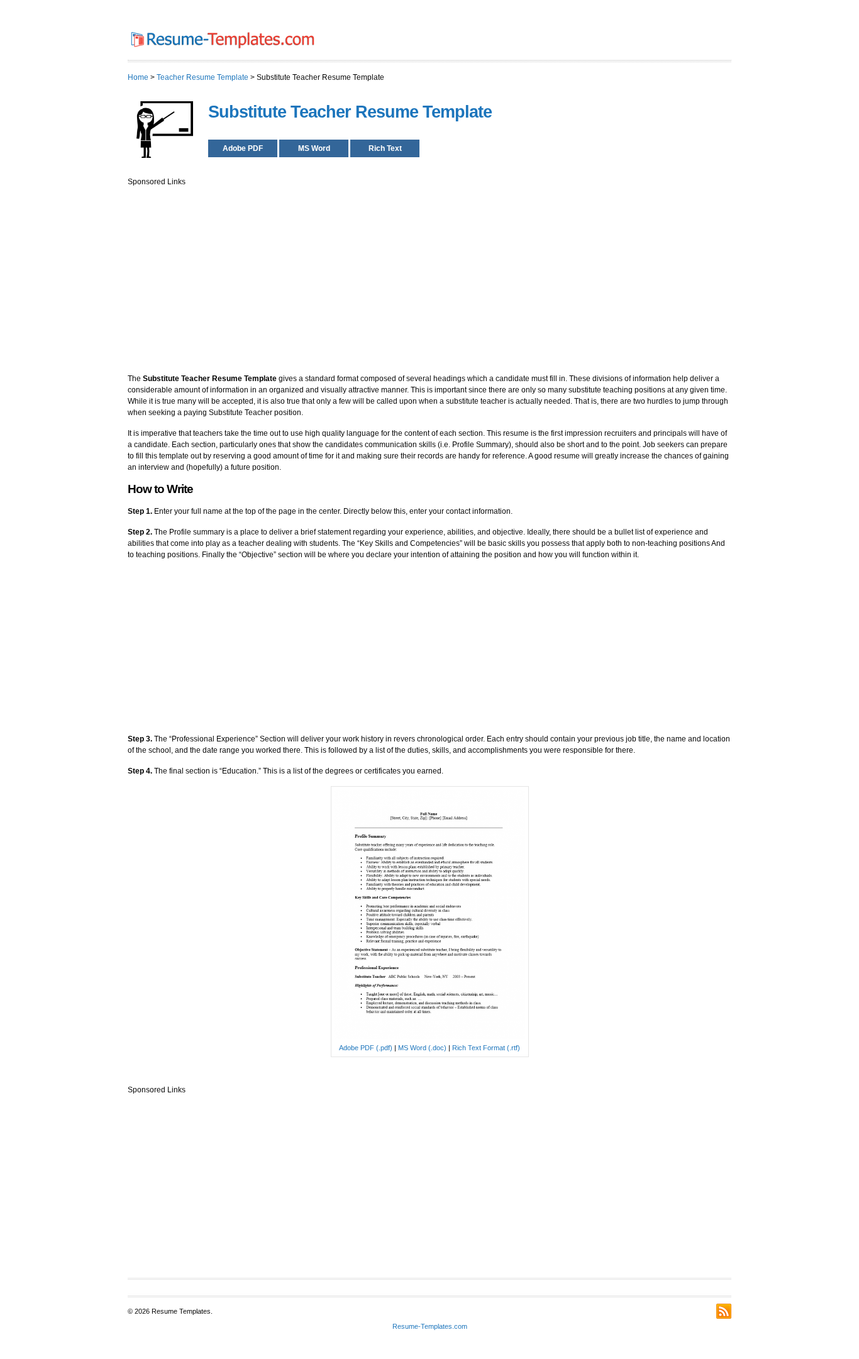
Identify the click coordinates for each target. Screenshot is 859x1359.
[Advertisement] (429, 275)
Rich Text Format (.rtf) (486, 1047)
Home (138, 77)
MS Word (314, 148)
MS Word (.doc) (422, 1047)
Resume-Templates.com (429, 1326)
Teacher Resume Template (202, 77)
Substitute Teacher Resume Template (350, 112)
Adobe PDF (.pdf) (365, 1047)
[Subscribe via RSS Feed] (723, 1311)
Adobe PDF (243, 148)
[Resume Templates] (222, 51)
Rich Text (385, 148)
